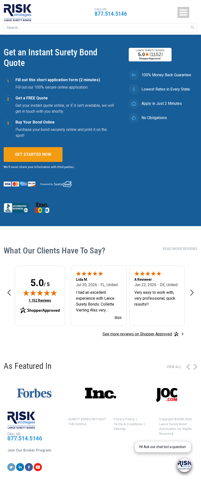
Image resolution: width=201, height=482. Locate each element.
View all (173, 367)
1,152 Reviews (39, 300)
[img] (40, 293)
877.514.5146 (111, 13)
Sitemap (120, 429)
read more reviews (180, 249)
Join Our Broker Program (29, 450)
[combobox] (100, 27)
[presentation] (188, 367)
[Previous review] (9, 292)
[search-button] (192, 27)
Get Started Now (33, 154)
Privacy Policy (124, 419)
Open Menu (183, 12)
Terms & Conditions (128, 424)
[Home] (18, 12)
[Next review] (192, 292)
